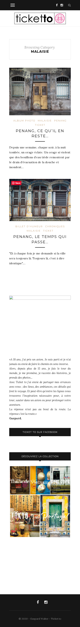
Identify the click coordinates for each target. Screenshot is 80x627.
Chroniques (55, 226)
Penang (60, 120)
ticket (40, 125)
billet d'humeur (29, 226)
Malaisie (45, 120)
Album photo (24, 120)
